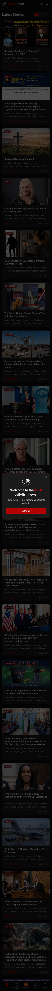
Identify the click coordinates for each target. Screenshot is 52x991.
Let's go (26, 511)
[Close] (46, 477)
